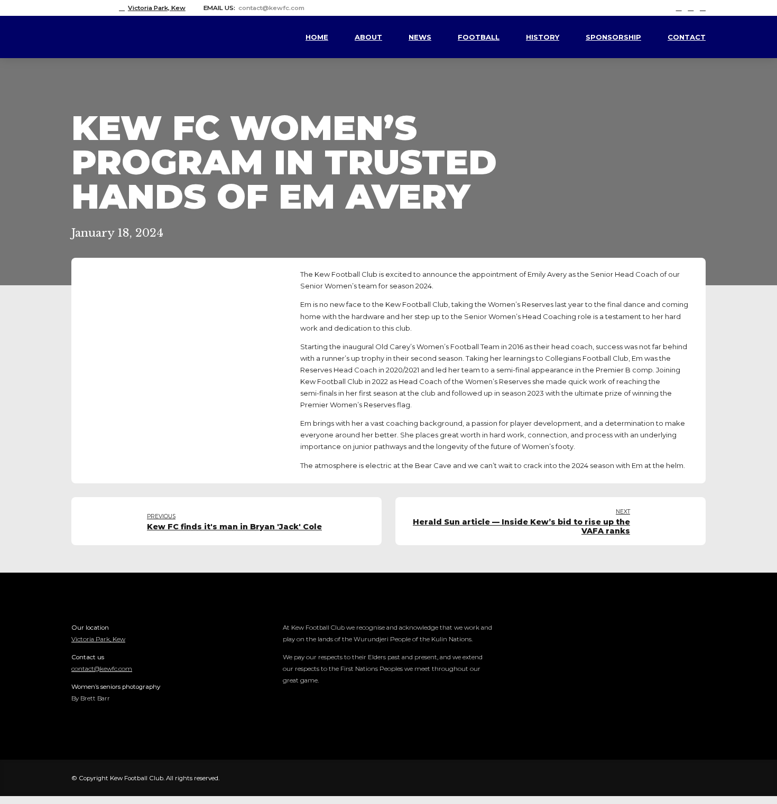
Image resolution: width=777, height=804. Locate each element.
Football (479, 37)
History (542, 37)
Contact (687, 37)
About (368, 37)
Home (317, 37)
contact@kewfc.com (101, 668)
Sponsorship (613, 37)
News (420, 37)
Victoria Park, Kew (98, 639)
